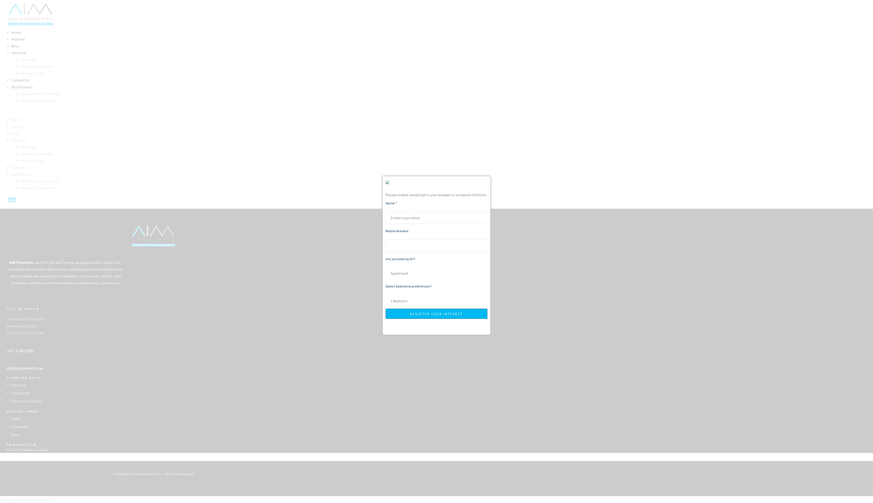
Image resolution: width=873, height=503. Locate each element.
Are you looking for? (400, 258)
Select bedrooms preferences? (408, 286)
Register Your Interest (436, 313)
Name (391, 203)
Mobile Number (397, 230)
